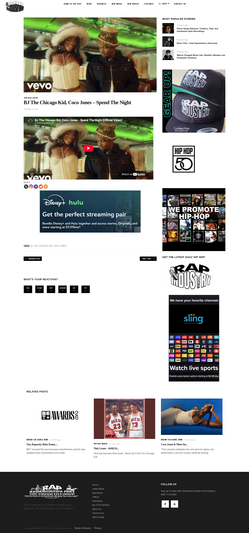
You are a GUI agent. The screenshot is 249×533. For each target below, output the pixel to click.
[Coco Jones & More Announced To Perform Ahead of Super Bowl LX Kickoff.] (191, 417)
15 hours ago (182, 40)
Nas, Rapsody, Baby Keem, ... (42, 444)
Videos (95, 496)
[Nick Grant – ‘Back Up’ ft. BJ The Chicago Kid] (124, 419)
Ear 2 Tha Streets (100, 505)
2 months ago (55, 440)
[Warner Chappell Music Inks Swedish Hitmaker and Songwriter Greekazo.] (168, 55)
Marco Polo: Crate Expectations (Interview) (197, 43)
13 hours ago (182, 25)
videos (35, 98)
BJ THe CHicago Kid (41, 246)
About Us (96, 509)
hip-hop (97, 443)
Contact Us (98, 513)
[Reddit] (41, 186)
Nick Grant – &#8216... (106, 448)
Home (95, 484)
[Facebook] (36, 186)
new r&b (27, 98)
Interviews (97, 501)
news (46, 439)
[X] (26, 186)
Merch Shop (98, 517)
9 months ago (189, 440)
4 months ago (114, 444)
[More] (46, 186)
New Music (97, 492)
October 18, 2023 (31, 109)
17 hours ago (182, 52)
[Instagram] (31, 186)
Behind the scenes (35, 439)
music (104, 443)
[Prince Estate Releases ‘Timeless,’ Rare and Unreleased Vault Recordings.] (168, 28)
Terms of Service (82, 528)
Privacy (98, 528)
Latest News (98, 488)
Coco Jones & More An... (174, 444)
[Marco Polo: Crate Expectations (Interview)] (168, 41)
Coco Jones (60, 246)
